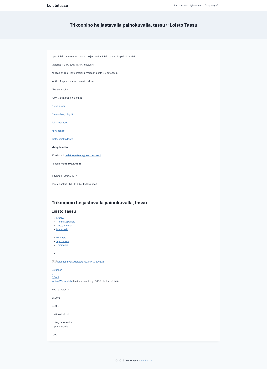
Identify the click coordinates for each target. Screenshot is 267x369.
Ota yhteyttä (211, 5)
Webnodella (66, 281)
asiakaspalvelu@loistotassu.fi (83, 155)
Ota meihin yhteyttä (63, 114)
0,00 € (55, 277)
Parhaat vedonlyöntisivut (188, 5)
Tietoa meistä (58, 106)
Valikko (55, 281)
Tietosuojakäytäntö (62, 139)
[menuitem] (60, 217)
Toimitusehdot (60, 122)
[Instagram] (55, 261)
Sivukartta (146, 360)
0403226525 (96, 261)
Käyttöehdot (58, 130)
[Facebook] (53, 261)
